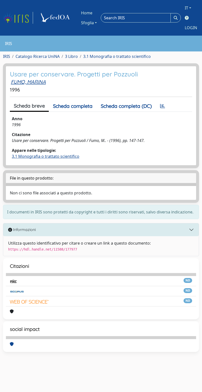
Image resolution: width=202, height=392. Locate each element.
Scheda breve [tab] (29, 106)
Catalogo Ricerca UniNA (38, 56)
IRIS (6, 56)
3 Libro (71, 56)
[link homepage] (18, 18)
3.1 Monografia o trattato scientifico (117, 56)
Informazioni (24, 229)
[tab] (162, 106)
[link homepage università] (56, 18)
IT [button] (186, 8)
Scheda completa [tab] (72, 106)
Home (86, 13)
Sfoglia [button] (87, 22)
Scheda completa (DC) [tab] (126, 106)
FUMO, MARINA (28, 82)
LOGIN (191, 27)
